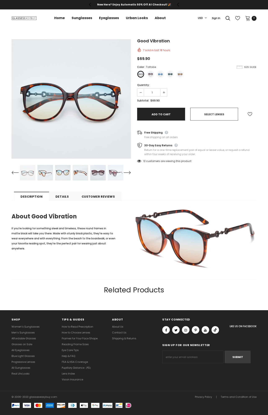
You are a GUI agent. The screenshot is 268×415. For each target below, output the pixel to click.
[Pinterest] (195, 330)
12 (144, 161)
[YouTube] (205, 330)
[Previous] (18, 173)
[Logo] (24, 18)
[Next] (124, 173)
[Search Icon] (227, 18)
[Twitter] (176, 330)
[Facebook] (166, 330)
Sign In (216, 18)
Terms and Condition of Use (238, 397)
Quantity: (143, 85)
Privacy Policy (203, 397)
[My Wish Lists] (237, 18)
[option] (134, 4)
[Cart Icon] (247, 18)
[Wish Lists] (249, 114)
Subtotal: (143, 100)
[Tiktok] (215, 330)
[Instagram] (185, 330)
